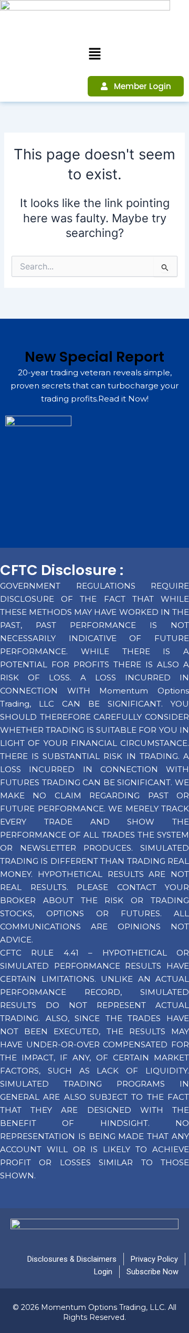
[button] (94, 54)
